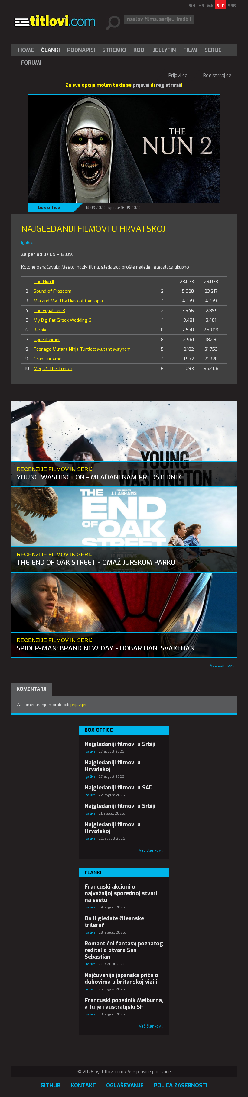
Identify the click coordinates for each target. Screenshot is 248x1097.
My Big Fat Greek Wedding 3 (63, 320)
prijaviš (141, 85)
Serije (213, 50)
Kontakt (83, 1085)
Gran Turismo (48, 359)
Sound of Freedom (52, 291)
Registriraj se (217, 75)
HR (201, 6)
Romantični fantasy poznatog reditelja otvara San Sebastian (124, 950)
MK (210, 6)
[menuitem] (27, 50)
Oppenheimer (47, 340)
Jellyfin (164, 50)
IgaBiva (90, 751)
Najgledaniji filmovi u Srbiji (120, 744)
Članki (50, 50)
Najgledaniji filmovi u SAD (119, 787)
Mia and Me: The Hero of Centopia (68, 301)
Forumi (31, 62)
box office (49, 208)
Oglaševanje (125, 1085)
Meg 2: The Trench (53, 369)
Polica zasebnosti (180, 1085)
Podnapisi (81, 50)
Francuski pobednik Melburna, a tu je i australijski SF (124, 1004)
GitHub (50, 1085)
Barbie (40, 330)
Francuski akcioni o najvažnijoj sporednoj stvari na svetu (121, 893)
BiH (191, 6)
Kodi (139, 50)
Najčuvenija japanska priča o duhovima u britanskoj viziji (121, 979)
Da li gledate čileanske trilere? (114, 922)
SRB (232, 6)
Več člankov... (222, 665)
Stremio (114, 50)
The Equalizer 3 (49, 311)
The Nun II (44, 282)
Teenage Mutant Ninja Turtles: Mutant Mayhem (82, 349)
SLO (221, 6)
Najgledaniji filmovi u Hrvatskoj (113, 766)
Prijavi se (178, 75)
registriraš (168, 85)
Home (26, 50)
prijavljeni (79, 704)
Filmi (190, 50)
